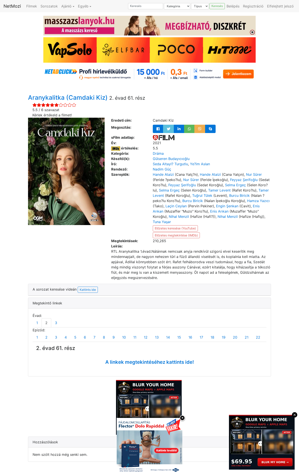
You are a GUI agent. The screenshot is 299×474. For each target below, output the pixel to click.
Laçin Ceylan (176, 206)
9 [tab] (114, 337)
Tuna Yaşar (162, 222)
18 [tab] (212, 337)
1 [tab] (37, 323)
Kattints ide (88, 289)
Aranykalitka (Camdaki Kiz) (68, 97)
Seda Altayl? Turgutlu (170, 164)
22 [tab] (258, 337)
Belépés (233, 6)
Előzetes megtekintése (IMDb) (176, 235)
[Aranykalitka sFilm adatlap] (163, 137)
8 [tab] (104, 337)
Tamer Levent (219, 190)
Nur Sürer (254, 174)
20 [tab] (235, 337)
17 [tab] (201, 337)
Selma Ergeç (235, 185)
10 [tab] (124, 337)
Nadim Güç (162, 169)
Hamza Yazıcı (258, 201)
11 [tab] (134, 337)
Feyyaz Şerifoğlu (244, 180)
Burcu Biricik (239, 195)
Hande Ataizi (163, 174)
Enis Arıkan (219, 211)
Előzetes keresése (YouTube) (175, 228)
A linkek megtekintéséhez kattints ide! (149, 362)
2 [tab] (46, 323)
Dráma (158, 153)
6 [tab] (85, 337)
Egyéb (83, 6)
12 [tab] (146, 337)
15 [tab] (179, 337)
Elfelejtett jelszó (280, 6)
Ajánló (66, 6)
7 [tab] (94, 337)
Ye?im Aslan (200, 164)
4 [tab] (66, 337)
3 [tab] (56, 323)
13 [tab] (157, 337)
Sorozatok (49, 6)
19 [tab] (223, 337)
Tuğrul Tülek (202, 195)
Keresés (217, 6)
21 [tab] (246, 337)
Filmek (31, 6)
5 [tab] (75, 337)
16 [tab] (190, 337)
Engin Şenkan (227, 206)
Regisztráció (253, 6)
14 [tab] (168, 337)
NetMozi (12, 6)
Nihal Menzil (179, 216)
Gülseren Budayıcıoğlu (171, 158)
